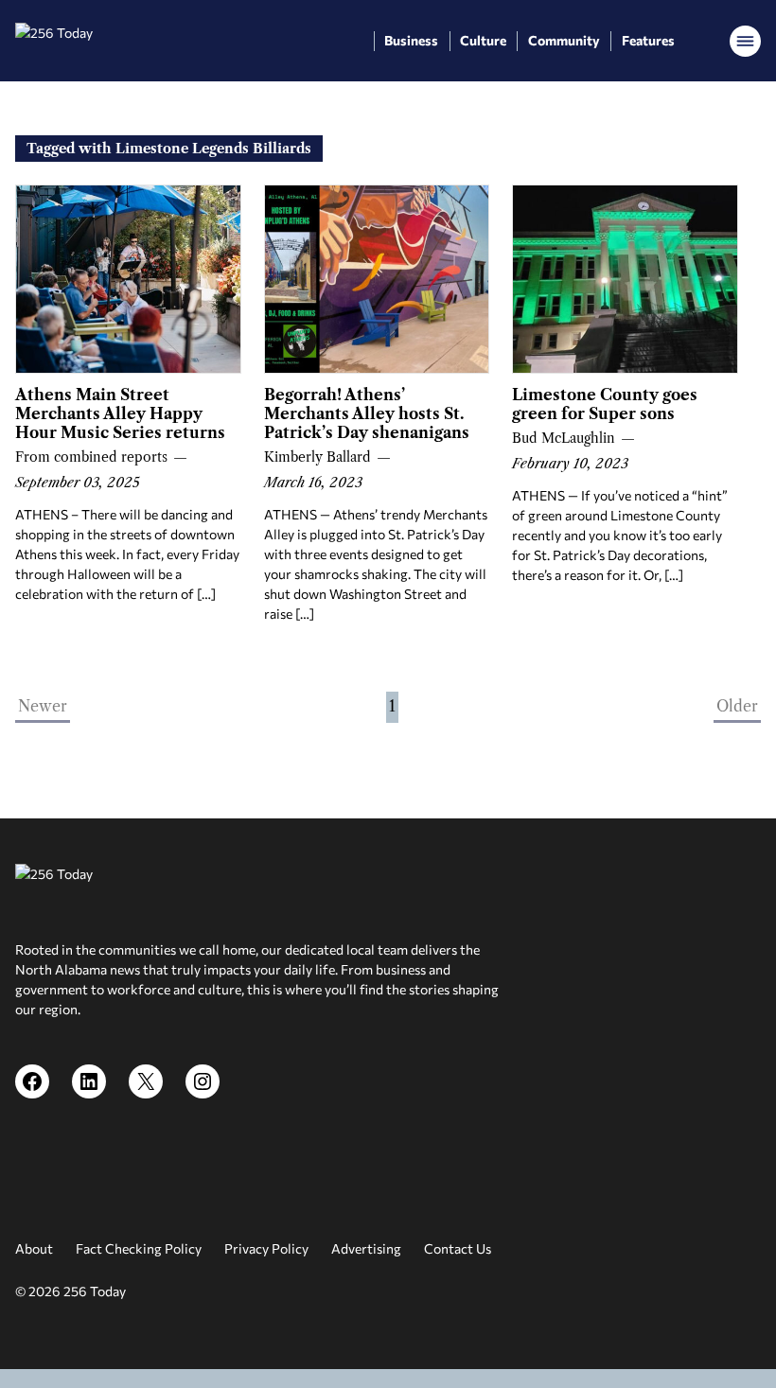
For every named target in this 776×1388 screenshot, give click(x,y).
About (34, 1248)
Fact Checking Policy (139, 1248)
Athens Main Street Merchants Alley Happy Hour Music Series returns (120, 413)
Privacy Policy (266, 1248)
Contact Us (457, 1248)
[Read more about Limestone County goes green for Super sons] (625, 279)
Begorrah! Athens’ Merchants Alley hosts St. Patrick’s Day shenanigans (366, 413)
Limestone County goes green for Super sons (604, 404)
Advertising (366, 1248)
